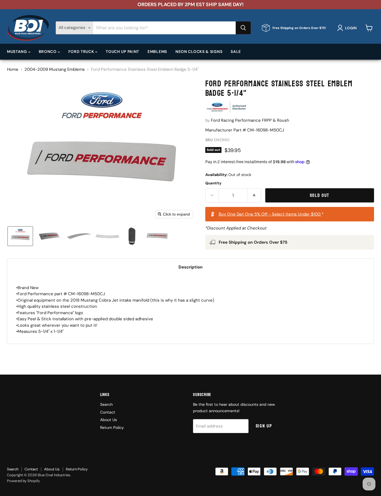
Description (190, 267)
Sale (236, 51)
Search (106, 404)
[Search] (243, 27)
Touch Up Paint (122, 51)
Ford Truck (81, 51)
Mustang (17, 51)
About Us (108, 419)
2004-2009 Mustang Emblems (55, 69)
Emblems (157, 51)
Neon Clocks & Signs (198, 51)
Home (12, 69)
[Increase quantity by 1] (254, 195)
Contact (107, 412)
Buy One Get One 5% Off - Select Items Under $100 (270, 214)
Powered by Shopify (23, 480)
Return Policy (112, 427)
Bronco (48, 51)
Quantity (213, 183)
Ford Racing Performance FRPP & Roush (250, 120)
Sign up (264, 426)
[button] (348, 28)
